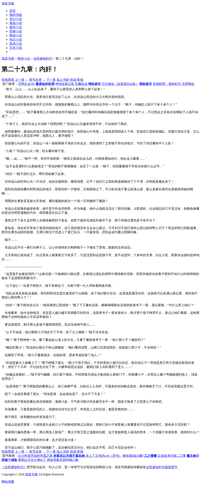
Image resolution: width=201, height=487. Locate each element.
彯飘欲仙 (81, 84)
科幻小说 (15, 39)
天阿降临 (188, 84)
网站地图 (8, 481)
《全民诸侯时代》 (14, 467)
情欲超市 (94, 84)
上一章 (19, 79)
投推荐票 (8, 79)
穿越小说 (15, 31)
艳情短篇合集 (64, 84)
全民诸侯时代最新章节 (161, 467)
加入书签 (63, 79)
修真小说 (15, 23)
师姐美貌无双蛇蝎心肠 (62, 460)
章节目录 (35, 79)
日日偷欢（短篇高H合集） (120, 84)
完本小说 (15, 47)
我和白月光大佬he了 (32, 460)
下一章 (51, 79)
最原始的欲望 (45, 84)
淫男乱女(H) (26, 84)
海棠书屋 (8, 3)
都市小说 (15, 27)
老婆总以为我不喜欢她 (69, 455)
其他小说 (15, 43)
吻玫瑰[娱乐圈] (133, 455)
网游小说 (15, 35)
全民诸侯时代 (42, 58)
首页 (12, 10)
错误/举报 (76, 79)
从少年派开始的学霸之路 (35, 455)
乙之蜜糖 (150, 455)
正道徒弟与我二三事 (172, 455)
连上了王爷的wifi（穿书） (104, 455)
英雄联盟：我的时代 (167, 84)
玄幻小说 (15, 19)
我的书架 (15, 14)
